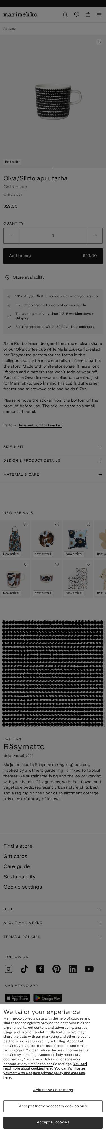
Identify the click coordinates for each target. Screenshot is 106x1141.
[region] (53, 1072)
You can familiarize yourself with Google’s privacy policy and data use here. (44, 1073)
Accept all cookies (53, 1122)
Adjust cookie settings (53, 1090)
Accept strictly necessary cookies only (53, 1106)
